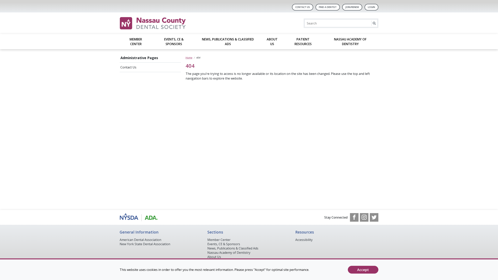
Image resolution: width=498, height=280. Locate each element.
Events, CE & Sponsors (174, 41)
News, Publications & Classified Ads (228, 41)
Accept (363, 269)
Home (189, 57)
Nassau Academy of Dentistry (350, 41)
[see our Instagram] (364, 217)
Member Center (136, 41)
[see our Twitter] (374, 217)
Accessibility (304, 240)
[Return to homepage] (170, 23)
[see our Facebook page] (354, 217)
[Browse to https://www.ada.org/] (139, 217)
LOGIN (371, 7)
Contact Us (302, 7)
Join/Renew (352, 7)
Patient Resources (303, 41)
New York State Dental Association (145, 244)
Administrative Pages (139, 57)
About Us (272, 41)
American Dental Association (140, 240)
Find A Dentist (328, 7)
